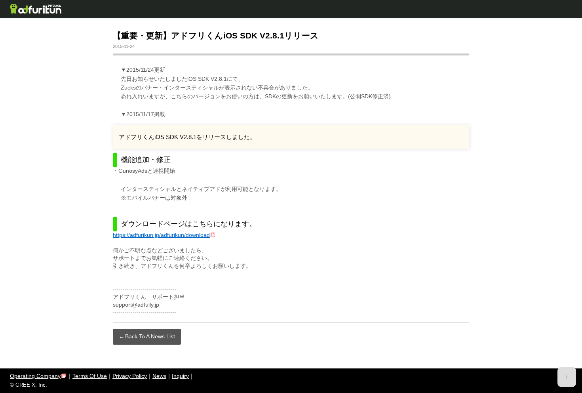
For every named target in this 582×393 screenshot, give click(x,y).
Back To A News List (150, 336)
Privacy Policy (129, 376)
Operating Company (35, 376)
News (159, 376)
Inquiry (180, 376)
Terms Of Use (89, 376)
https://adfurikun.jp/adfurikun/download (161, 235)
